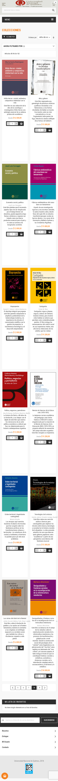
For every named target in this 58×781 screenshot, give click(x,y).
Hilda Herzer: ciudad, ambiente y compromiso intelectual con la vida (15, 101)
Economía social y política (14, 202)
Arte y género (43, 98)
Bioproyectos (15, 306)
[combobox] (29, 10)
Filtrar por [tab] (10, 37)
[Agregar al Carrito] (21, 123)
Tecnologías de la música (43, 514)
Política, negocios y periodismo (14, 410)
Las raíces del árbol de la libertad (15, 618)
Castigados (43, 306)
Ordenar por (32, 37)
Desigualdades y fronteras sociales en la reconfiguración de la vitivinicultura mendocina (43, 620)
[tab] (29, 46)
